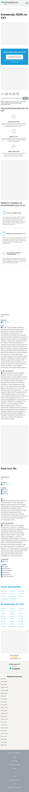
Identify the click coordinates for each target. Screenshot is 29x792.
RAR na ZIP (3, 696)
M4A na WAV (4, 702)
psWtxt (3, 621)
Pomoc (14, 768)
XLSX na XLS (4, 725)
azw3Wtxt (21, 608)
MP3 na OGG (4, 699)
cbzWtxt (3, 618)
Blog (15, 783)
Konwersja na (12, 604)
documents (6, 322)
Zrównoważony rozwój (14, 780)
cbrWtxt (20, 616)
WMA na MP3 (4, 693)
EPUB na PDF (4, 687)
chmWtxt (20, 624)
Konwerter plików (5, 8)
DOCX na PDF (4, 733)
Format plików (14, 761)
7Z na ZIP (3, 678)
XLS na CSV (4, 722)
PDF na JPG (4, 736)
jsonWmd (21, 596)
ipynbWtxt (12, 626)
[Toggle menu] (27, 3)
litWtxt (3, 611)
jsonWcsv (3, 596)
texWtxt (3, 626)
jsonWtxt (20, 593)
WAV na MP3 (4, 681)
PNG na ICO (4, 745)
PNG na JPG (4, 716)
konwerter (11, 586)
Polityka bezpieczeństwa (14, 764)
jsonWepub (13, 596)
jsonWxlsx (12, 593)
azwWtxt (12, 618)
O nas (14, 757)
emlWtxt (20, 621)
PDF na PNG (4, 739)
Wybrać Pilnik (14, 57)
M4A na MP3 (4, 684)
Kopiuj (25, 98)
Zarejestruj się (15, 61)
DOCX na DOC (4, 727)
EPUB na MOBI (4, 690)
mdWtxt (12, 624)
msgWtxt (12, 621)
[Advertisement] (14, 435)
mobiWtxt (12, 608)
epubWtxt (3, 608)
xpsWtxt (3, 616)
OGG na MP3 (4, 710)
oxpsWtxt (12, 616)
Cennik (14, 776)
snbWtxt (12, 611)
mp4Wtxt (21, 613)
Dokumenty (15, 8)
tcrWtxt (20, 611)
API (14, 772)
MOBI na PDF (4, 707)
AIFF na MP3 (4, 704)
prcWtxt (20, 618)
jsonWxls (3, 593)
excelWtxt (21, 626)
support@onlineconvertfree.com (14, 787)
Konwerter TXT (10, 9)
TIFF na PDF (4, 742)
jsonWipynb (4, 599)
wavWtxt (3, 613)
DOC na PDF (4, 730)
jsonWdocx (21, 591)
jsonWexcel (13, 599)
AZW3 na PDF (4, 713)
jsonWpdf (12, 591)
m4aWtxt (12, 613)
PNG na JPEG (4, 719)
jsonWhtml (4, 591)
